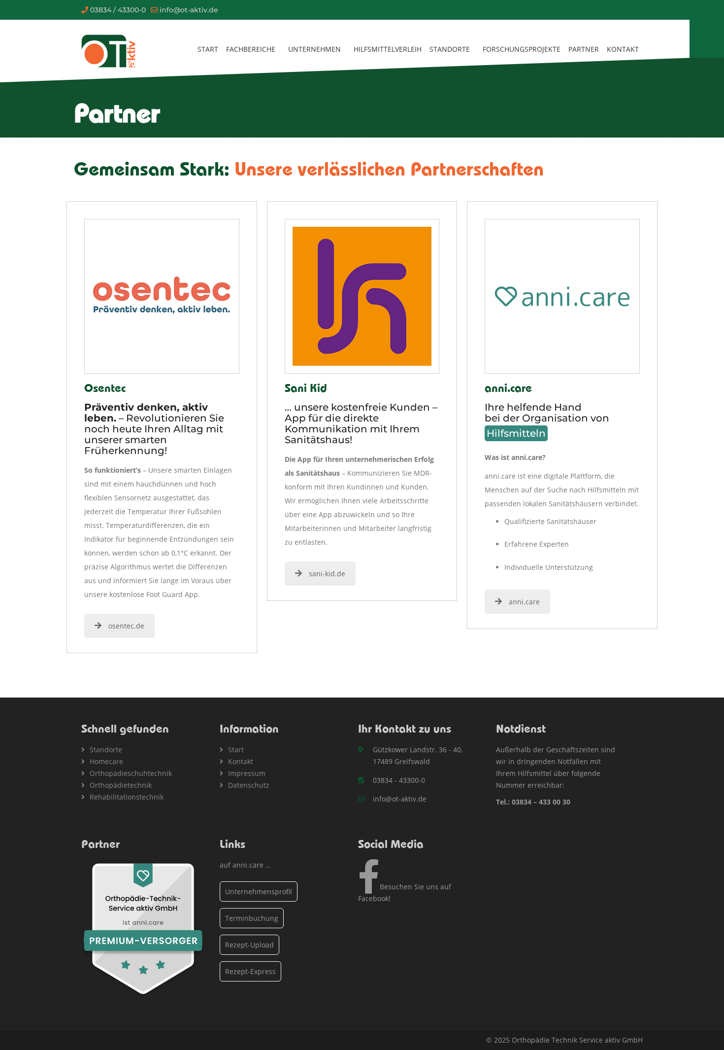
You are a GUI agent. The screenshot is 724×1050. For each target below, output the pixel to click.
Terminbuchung (251, 918)
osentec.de (126, 625)
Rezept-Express (250, 971)
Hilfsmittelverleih (388, 49)
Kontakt (623, 49)
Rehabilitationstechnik (127, 797)
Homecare (106, 761)
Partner (583, 49)
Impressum (246, 773)
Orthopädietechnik (121, 785)
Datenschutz (248, 785)
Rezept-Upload (249, 944)
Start (207, 49)
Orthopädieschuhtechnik (131, 773)
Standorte (449, 49)
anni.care (524, 601)
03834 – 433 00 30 (541, 801)
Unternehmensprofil (258, 891)
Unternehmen (314, 49)
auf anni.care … (245, 865)
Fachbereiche (250, 49)
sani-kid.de (327, 573)
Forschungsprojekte (521, 49)
